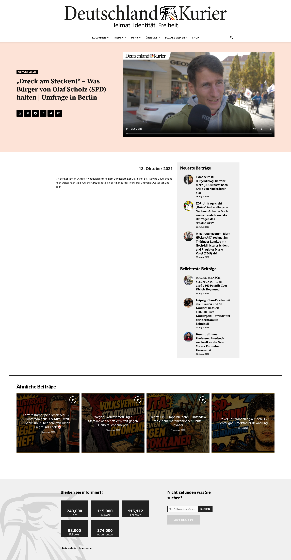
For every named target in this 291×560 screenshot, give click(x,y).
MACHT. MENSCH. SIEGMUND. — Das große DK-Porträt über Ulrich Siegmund (211, 283)
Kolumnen (99, 37)
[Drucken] (50, 113)
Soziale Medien (175, 37)
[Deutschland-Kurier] (145, 17)
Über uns (151, 37)
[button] (231, 38)
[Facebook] (43, 113)
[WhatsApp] (20, 113)
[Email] (58, 113)
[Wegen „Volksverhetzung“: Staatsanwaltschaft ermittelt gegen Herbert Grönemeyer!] (113, 423)
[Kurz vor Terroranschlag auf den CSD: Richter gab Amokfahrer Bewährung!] (243, 423)
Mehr (134, 37)
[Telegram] (35, 113)
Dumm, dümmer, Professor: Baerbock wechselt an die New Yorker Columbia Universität (210, 342)
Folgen (105, 501)
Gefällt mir (74, 501)
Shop (195, 37)
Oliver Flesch (27, 71)
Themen (118, 37)
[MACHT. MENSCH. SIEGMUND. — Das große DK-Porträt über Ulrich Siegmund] (188, 280)
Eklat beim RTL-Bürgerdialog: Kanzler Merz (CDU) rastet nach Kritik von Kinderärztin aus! (212, 185)
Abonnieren (105, 521)
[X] (27, 113)
